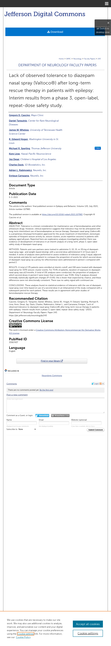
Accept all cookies (88, 624)
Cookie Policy (23, 637)
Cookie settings (25, 634)
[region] (55, 628)
